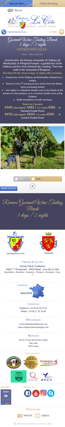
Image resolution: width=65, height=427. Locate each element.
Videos (45, 415)
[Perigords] (49, 242)
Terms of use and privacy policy (33, 340)
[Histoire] (15, 242)
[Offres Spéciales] (32, 22)
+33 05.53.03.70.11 (16, 32)
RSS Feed (33, 346)
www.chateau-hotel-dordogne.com (33, 327)
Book (38, 179)
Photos (28, 415)
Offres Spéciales (36, 54)
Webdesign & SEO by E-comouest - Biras (35, 424)
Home (24, 54)
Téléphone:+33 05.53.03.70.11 (33, 308)
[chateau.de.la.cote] (50, 393)
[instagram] (43, 393)
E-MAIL (53, 31)
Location (22, 285)
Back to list (9, 188)
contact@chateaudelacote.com (33, 324)
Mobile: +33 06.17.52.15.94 (33, 311)
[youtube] (36, 393)
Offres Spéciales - (32, 49)
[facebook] (28, 393)
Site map (33, 343)
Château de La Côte (32, 262)
